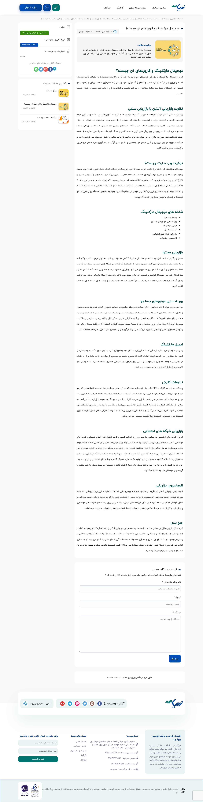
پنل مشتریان (30, 7)
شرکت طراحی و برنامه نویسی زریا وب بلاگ (129, 19)
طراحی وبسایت (159, 8)
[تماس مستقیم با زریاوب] (25, 704)
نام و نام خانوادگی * (171, 582)
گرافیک (120, 8)
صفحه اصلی (81, 741)
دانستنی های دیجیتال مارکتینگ (95, 19)
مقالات (107, 8)
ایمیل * (177, 597)
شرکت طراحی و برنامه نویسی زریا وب (166, 19)
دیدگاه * (177, 612)
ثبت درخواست (38, 759)
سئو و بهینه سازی (137, 8)
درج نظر (174, 659)
